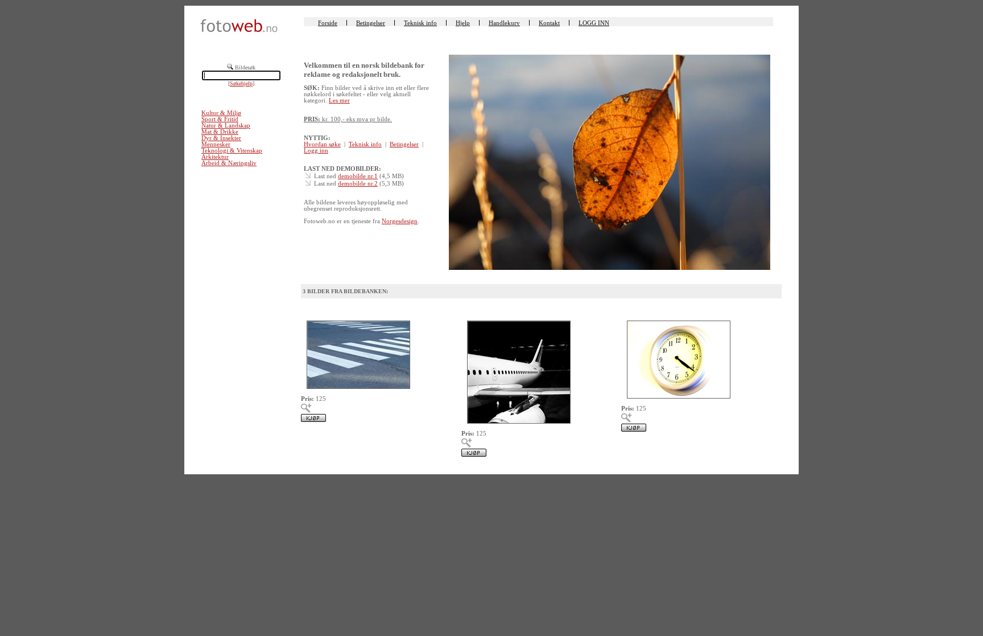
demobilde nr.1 (358, 176)
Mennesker (215, 144)
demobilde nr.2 (358, 183)
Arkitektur (215, 157)
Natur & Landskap (225, 125)
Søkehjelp (241, 83)
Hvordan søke (322, 144)
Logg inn (316, 150)
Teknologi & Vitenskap (231, 150)
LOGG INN (594, 23)
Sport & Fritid (219, 119)
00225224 (475, 306)
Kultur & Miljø (221, 113)
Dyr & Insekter (221, 138)
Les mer (339, 100)
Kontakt (549, 23)
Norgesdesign (400, 221)
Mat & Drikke (219, 132)
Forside (327, 23)
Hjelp (463, 23)
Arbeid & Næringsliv (229, 163)
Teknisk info (420, 23)
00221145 (634, 306)
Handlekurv (504, 23)
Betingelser (370, 23)
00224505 (314, 306)
